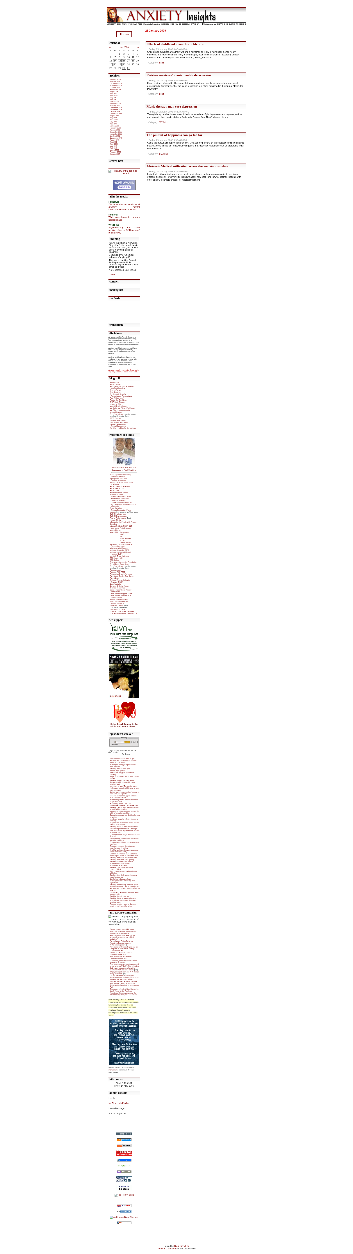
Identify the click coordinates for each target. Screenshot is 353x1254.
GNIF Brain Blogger (117, 402)
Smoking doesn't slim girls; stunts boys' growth (120, 769)
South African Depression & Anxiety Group (120, 597)
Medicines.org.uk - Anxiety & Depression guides (121, 545)
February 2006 (115, 128)
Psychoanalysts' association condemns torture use (120, 957)
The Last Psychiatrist (118, 420)
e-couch (113, 512)
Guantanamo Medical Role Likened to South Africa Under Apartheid (124, 990)
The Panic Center (116, 605)
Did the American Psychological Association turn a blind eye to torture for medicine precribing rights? (124, 977)
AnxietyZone (114, 490)
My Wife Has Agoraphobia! (120, 410)
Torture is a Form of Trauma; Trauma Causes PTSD (121, 953)
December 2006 (116, 108)
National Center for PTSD (119, 550)
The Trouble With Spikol (119, 422)
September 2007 (116, 89)
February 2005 (115, 152)
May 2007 (113, 98)
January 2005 (115, 154)
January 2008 (115, 81)
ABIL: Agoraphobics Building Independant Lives (120, 476)
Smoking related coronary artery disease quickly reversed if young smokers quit (122, 782)
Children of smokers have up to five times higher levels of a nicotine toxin (124, 855)
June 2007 (114, 96)
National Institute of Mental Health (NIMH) (120, 553)
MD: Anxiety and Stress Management (118, 425)
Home (124, 34)
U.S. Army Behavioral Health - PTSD (124, 613)
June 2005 (114, 144)
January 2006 (115, 130)
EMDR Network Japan (118, 516)
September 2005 (116, 138)
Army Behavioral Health (119, 492)
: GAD (117, 534)
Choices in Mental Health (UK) (121, 502)
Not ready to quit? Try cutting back (123, 786)
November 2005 (116, 134)
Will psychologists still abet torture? (123, 981)
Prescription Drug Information (121, 574)
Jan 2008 (124, 47)
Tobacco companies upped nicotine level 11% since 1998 (123, 797)
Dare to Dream (115, 390)
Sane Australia (115, 584)
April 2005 (113, 148)
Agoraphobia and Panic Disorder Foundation (118, 479)
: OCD (117, 536)
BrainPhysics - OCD (117, 494)
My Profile (124, 1103)
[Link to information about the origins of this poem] (124, 1064)
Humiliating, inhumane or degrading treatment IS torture (123, 961)
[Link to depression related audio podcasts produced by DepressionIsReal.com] (124, 439)
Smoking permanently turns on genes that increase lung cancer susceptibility (125, 885)
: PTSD (117, 540)
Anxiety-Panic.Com (117, 488)
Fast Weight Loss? (117, 398)
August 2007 (114, 92)
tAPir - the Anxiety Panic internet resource (119, 602)
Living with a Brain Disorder (120, 528)
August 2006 (114, 116)
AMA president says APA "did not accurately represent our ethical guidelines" (122, 937)
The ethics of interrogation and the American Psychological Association (123, 994)
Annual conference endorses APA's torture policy (120, 944)
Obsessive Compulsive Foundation (123, 562)
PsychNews (114, 578)
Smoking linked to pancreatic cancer (124, 827)
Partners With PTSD (117, 572)
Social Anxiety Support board (121, 594)
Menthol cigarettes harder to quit (122, 759)
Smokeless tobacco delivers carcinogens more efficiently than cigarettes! (122, 881)
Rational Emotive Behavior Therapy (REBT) (120, 581)
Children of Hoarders (118, 500)
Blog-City (178, 1246)
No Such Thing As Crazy (119, 556)
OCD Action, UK (116, 558)
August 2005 (114, 140)
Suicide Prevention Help (119, 600)
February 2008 (115, 79)
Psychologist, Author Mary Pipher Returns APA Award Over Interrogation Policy (124, 985)
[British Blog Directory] (124, 1206)
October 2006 (115, 112)
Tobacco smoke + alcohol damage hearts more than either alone (123, 905)
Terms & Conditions (167, 1248)
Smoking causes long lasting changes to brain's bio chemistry (124, 808)
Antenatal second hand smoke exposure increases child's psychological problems (121, 863)
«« (110, 47)
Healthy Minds (115, 520)
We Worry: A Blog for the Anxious (123, 428)
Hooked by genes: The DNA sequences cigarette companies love (124, 804)
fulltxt (161, 62)
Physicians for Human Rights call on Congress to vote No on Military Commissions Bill (124, 949)
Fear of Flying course (118, 518)
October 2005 (115, 136)
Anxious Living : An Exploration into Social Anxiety (121, 387)
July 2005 (113, 142)
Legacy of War (115, 404)
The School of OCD (117, 609)
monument (112, 1070)
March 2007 (114, 102)
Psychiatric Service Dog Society (122, 576)
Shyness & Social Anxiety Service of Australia (119, 587)
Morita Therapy (115, 530)
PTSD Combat (115, 418)
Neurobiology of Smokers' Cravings (123, 829)
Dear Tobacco (115, 392)
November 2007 (116, 85)
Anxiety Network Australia (120, 486)
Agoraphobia (114, 382)
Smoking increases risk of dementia (123, 858)
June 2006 (114, 120)
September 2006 (116, 114)
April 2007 (113, 100)
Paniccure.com (115, 570)
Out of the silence (116, 414)
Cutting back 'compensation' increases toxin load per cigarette (124, 793)
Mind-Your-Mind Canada (119, 548)
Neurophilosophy (116, 412)
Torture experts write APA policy (122, 929)
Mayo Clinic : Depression (119, 532)
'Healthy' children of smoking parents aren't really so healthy (124, 851)
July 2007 (113, 94)
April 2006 (113, 124)
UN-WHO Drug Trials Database (122, 611)
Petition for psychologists (119, 933)
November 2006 (116, 110)
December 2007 (116, 83)
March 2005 (114, 150)
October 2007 (115, 87)
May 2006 (113, 122)
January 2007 (115, 106)
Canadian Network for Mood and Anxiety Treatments (120, 497)
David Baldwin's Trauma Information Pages (121, 509)
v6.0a (187, 1246)
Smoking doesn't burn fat (119, 896)
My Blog (112, 1103)
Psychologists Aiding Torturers (121, 941)
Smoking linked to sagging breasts (123, 898)
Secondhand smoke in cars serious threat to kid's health (123, 761)
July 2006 (113, 118)
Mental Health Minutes (118, 406)
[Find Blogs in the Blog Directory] (124, 1172)
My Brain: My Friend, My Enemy (122, 408)
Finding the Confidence (118, 400)
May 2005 (113, 146)
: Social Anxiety (120, 542)
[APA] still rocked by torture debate (123, 931)
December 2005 (116, 132)
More (112, 274)
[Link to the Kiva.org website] (124, 650)
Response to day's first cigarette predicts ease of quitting (122, 847)
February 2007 (115, 104)
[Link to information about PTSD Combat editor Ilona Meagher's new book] (124, 697)
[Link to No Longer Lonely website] (124, 727)
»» (138, 47)
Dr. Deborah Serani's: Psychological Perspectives (121, 395)
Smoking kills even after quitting (122, 860)
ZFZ (161, 122)
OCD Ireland (114, 560)
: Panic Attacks (120, 538)
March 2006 (114, 126)
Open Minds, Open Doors (119, 564)
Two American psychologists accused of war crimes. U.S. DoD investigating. (125, 965)
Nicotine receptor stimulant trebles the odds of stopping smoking (124, 812)
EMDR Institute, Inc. (118, 514)
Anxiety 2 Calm (116, 384)
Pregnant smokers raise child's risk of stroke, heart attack (124, 824)
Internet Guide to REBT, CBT (121, 526)
